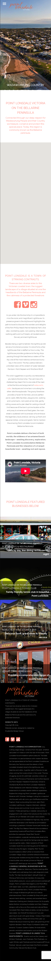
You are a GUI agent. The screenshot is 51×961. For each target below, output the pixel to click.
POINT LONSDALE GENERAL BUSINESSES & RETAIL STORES (28, 866)
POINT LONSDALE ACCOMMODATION (25, 747)
